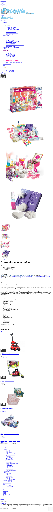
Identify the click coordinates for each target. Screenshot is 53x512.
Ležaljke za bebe (9, 477)
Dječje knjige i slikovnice (11, 470)
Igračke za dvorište (9, 457)
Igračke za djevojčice (33, 276)
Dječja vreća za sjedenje (7, 408)
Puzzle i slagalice (9, 466)
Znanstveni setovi (9, 469)
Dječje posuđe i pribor (10, 479)
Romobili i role (9, 458)
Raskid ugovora (4, 441)
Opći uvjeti (3, 4)
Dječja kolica (8, 473)
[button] (3, 437)
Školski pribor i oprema (10, 467)
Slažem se (5, 507)
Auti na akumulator (10, 450)
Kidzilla (2, 259)
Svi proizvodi (3, 1)
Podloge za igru (9, 478)
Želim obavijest (37, 510)
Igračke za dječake (25, 276)
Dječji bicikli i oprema (10, 455)
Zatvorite (2, 442)
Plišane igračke (9, 465)
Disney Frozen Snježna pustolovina (10, 434)
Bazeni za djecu (9, 451)
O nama (2, 2)
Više (1, 507)
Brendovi (13, 276)
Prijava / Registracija (7, 495)
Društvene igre (9, 462)
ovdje (46, 275)
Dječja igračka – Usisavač (7, 381)
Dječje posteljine (9, 474)
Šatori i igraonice (9, 459)
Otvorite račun (3, 503)
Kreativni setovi (13, 259)
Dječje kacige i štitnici (10, 453)
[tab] (27, 280)
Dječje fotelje (8, 485)
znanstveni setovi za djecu (19, 277)
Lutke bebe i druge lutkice (11, 481)
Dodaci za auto (9, 476)
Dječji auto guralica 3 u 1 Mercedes (10, 354)
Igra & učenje (7, 259)
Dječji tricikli (8, 456)
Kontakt (2, 3)
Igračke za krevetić (9, 486)
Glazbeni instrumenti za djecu (12, 463)
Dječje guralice (9, 452)
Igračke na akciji (4, 5)
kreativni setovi (10, 277)
